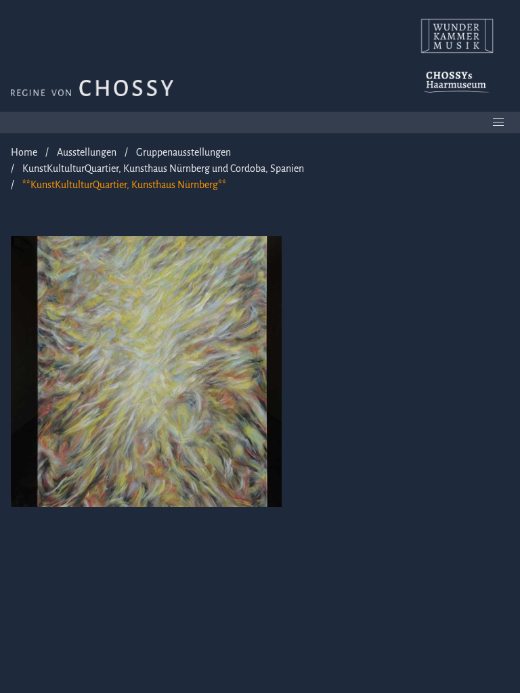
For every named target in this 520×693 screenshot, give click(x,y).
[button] (498, 122)
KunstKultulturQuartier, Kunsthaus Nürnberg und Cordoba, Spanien (163, 168)
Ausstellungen (86, 152)
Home (24, 152)
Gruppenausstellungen (183, 152)
